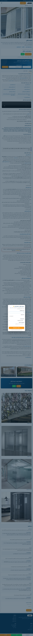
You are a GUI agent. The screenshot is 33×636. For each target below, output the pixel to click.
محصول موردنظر (22, 318)
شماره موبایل (22, 314)
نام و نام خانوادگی (22, 310)
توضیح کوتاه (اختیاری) (21, 322)
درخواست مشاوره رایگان (16, 327)
